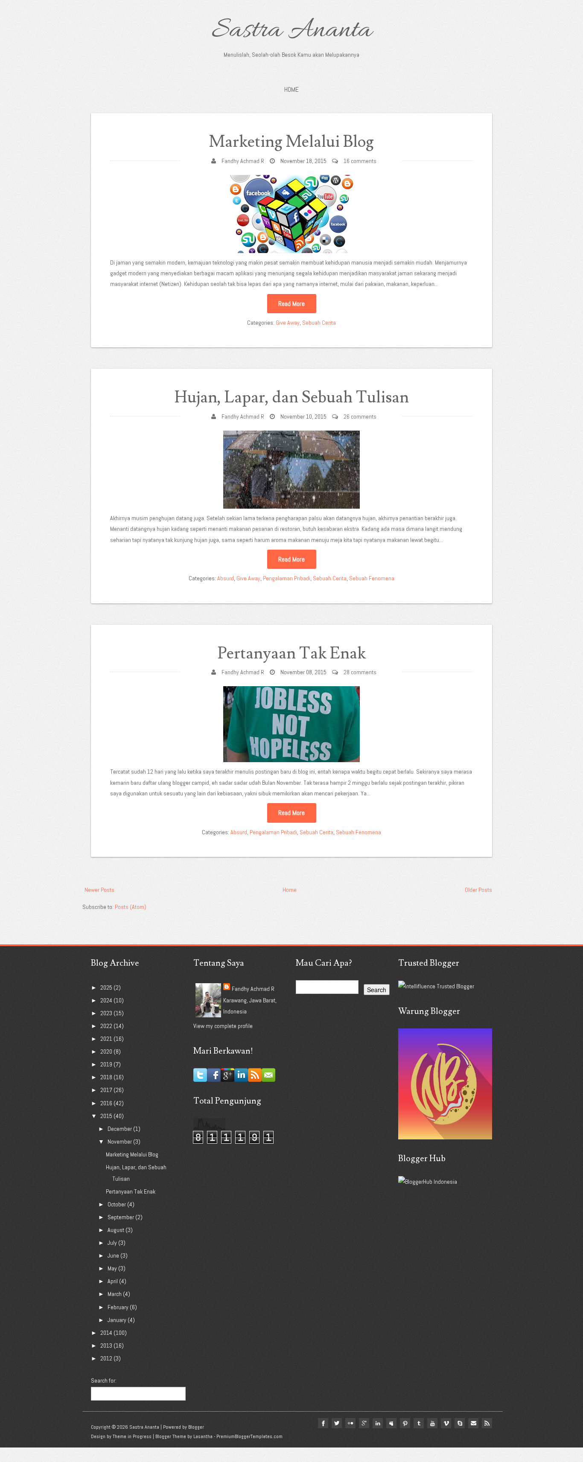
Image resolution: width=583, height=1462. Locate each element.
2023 (107, 1013)
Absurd (225, 578)
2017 (107, 1090)
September (121, 1217)
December (120, 1129)
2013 (107, 1345)
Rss (487, 1423)
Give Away (288, 322)
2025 (107, 987)
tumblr (419, 1423)
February (119, 1307)
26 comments (360, 416)
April (113, 1281)
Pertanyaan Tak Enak (292, 653)
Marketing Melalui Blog (291, 141)
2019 (107, 1064)
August (116, 1230)
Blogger (196, 1427)
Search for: (104, 1380)
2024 (107, 1000)
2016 (107, 1103)
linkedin (378, 1423)
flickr (350, 1423)
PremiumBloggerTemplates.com (249, 1436)
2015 (107, 1116)
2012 (107, 1358)
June (114, 1255)
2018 (107, 1077)
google (364, 1423)
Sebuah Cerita (319, 322)
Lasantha (203, 1436)
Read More (291, 303)
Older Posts (478, 890)
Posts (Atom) (130, 907)
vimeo (446, 1423)
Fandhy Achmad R (243, 161)
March (115, 1294)
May (113, 1268)
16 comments (360, 161)
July (113, 1242)
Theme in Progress (132, 1436)
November (120, 1141)
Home (291, 89)
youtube (432, 1423)
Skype (460, 1423)
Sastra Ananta (292, 31)
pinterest (405, 1423)
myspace (391, 1423)
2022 (107, 1026)
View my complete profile (223, 1026)
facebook (323, 1423)
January (118, 1320)
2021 (107, 1039)
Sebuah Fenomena (371, 578)
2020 (107, 1051)
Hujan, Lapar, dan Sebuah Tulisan (292, 397)
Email (473, 1423)
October (117, 1204)
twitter (337, 1423)
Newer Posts (99, 890)
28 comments (360, 672)
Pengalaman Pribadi (286, 578)
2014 (107, 1333)
